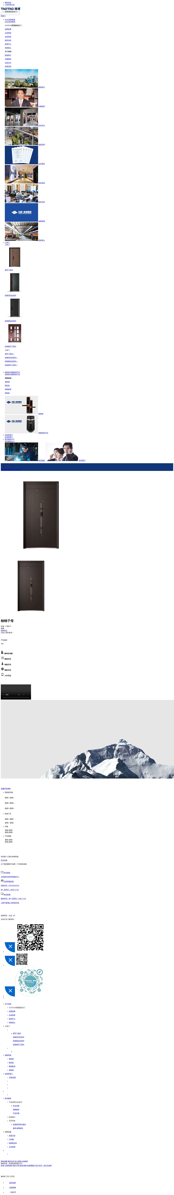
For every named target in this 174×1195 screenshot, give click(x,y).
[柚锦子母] (41, 555)
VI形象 (11, 1139)
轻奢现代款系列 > (11, 357)
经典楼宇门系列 (10, 346)
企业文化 (8, 63)
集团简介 (8, 55)
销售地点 (4, 630)
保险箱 (7, 393)
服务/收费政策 (18, 1128)
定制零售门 (9, 1074)
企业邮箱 (24, 1161)
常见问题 (4, 860)
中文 (17, 470)
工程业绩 (12, 1147)
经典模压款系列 (10, 321)
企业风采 (8, 36)
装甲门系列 (9, 270)
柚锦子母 (8, 466)
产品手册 (16, 1113)
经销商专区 (13, 1143)
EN (20, 470)
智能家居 (8, 389)
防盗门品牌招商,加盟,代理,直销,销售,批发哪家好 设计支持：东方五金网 (26, 1165)
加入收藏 (17, 1161)
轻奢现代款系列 (10, 295)
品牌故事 (8, 29)
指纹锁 (7, 382)
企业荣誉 (8, 33)
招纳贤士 (8, 48)
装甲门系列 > (9, 354)
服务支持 (11, 1161)
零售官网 (12, 1077)
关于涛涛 (8, 1004)
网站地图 (4, 1161)
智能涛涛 (8, 1055)
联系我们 (4, 470)
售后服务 (8, 1098)
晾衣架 (7, 385)
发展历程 (8, 66)
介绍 (13, 1135)
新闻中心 (8, 44)
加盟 (10, 1135)
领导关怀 (8, 40)
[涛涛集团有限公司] (11, 12)
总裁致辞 (8, 59)
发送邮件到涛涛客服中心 (10, 877)
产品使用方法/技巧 (15, 1102)
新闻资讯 (11, 470)
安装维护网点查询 (19, 1124)
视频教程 (16, 1109)
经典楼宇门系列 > (11, 365)
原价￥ (8, 626)
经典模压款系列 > (11, 361)
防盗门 (3, 16)
